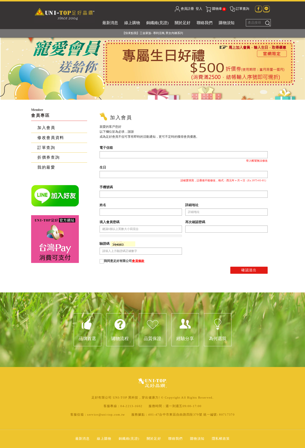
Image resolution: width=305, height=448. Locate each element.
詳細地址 (192, 205)
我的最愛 (46, 167)
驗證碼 (105, 243)
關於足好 (182, 23)
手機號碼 (106, 187)
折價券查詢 (48, 157)
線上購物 (132, 23)
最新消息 (110, 23)
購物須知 (226, 23)
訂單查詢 (242, 8)
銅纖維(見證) (157, 23)
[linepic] (55, 195)
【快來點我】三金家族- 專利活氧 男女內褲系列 (152, 33)
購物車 (218, 8)
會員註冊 (187, 8)
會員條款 (138, 261)
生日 (103, 167)
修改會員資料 (50, 137)
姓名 (103, 205)
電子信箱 (106, 147)
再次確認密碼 (195, 222)
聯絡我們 (204, 23)
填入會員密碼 (110, 222)
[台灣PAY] (55, 238)
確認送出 (248, 270)
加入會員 (46, 127)
